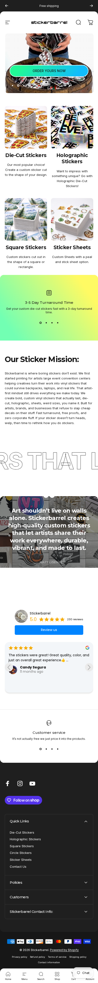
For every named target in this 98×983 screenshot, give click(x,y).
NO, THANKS (73, 523)
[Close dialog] (95, 456)
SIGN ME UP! (73, 516)
